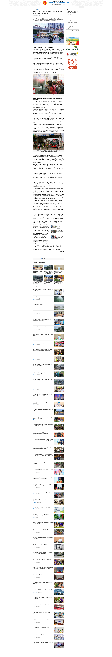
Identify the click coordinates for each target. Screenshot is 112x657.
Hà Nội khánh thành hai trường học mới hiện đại (42, 604)
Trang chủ (34, 9)
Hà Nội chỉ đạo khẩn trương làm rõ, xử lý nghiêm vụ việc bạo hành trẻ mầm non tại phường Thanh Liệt (43, 440)
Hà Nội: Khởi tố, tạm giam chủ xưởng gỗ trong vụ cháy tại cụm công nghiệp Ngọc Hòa (42, 448)
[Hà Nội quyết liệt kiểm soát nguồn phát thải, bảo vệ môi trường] (59, 539)
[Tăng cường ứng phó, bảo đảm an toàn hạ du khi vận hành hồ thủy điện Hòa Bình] (59, 299)
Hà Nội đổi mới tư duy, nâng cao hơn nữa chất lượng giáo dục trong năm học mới (43, 485)
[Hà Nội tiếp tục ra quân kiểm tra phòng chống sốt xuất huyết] (59, 584)
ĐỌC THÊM (35, 286)
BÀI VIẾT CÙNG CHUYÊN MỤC (39, 262)
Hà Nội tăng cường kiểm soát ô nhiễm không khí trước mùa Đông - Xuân (42, 365)
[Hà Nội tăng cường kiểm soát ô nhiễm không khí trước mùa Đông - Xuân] (59, 367)
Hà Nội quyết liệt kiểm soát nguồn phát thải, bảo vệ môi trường (43, 538)
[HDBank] (72, 54)
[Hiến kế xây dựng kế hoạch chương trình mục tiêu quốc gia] (59, 622)
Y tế (33, 389)
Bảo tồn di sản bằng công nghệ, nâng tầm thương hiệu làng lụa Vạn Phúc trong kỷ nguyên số (42, 350)
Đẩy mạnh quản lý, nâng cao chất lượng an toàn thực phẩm (43, 643)
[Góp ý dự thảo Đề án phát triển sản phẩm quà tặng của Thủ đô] (59, 577)
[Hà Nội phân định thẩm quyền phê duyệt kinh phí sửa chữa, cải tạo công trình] (59, 592)
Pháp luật (34, 502)
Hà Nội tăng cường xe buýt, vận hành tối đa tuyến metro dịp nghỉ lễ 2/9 (37, 282)
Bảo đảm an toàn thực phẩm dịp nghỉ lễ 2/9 (41, 492)
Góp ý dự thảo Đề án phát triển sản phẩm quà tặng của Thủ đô (42, 575)
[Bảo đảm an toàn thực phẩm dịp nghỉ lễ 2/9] (59, 494)
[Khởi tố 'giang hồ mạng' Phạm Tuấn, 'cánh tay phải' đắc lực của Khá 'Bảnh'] (59, 278)
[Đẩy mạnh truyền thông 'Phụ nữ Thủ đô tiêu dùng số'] (59, 615)
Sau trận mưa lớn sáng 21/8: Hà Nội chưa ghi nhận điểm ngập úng (42, 530)
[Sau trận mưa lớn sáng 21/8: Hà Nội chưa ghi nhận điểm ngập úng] (59, 532)
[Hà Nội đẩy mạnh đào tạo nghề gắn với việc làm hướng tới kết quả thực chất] (59, 322)
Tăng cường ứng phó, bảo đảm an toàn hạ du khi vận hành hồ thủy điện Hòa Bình (43, 297)
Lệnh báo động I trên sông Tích (39, 304)
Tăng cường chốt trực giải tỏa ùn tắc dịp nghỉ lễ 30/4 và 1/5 (59, 226)
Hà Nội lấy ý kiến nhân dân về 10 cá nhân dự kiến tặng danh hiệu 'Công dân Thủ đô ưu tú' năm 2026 (43, 455)
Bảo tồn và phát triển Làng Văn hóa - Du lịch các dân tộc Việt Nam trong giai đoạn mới (43, 425)
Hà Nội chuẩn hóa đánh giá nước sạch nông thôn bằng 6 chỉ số (42, 598)
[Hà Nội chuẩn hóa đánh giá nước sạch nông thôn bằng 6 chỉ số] (59, 599)
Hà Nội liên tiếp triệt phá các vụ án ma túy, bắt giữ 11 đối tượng (43, 500)
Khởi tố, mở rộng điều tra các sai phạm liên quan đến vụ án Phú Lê (43, 357)
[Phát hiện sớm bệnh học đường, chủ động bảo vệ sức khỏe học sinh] (59, 389)
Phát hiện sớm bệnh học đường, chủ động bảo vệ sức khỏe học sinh (43, 388)
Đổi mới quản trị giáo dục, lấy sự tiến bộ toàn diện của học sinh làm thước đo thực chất (42, 478)
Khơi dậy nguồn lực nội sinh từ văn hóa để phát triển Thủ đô (58, 272)
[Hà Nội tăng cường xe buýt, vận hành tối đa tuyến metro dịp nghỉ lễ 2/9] (38, 278)
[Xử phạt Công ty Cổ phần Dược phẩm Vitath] (59, 509)
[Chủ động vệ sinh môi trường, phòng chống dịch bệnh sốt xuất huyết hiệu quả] (59, 344)
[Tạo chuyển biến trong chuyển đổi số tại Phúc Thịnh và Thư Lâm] (59, 292)
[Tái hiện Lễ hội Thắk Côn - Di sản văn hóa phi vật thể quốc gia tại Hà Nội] (59, 524)
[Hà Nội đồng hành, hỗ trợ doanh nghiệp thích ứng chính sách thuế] (59, 637)
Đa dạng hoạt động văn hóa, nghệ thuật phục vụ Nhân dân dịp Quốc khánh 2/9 (42, 395)
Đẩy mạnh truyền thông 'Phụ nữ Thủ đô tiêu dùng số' (43, 613)
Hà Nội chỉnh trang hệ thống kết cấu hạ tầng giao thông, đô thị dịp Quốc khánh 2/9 (42, 515)
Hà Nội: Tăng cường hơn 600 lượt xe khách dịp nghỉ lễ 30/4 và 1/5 (59, 231)
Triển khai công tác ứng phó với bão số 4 (37, 272)
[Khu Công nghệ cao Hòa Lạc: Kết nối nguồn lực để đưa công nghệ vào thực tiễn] (59, 547)
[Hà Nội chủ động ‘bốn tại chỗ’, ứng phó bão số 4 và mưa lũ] (48, 278)
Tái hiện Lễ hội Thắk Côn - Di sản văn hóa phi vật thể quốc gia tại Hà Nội (43, 523)
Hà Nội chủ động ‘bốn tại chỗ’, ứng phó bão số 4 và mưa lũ (48, 282)
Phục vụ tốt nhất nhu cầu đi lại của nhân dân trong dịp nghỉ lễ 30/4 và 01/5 (59, 237)
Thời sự (38, 9)
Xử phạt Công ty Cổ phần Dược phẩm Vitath (41, 507)
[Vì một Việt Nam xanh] (72, 39)
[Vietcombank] (72, 48)
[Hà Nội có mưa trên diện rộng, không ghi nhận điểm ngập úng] (59, 464)
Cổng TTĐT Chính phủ (55, 4)
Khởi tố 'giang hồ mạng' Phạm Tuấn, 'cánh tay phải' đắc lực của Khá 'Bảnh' (58, 282)
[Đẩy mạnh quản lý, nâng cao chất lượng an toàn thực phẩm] (59, 645)
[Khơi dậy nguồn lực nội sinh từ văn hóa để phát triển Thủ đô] (59, 267)
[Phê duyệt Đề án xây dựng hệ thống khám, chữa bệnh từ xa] (59, 404)
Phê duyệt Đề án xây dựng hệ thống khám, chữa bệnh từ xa (42, 403)
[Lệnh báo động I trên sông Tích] (59, 307)
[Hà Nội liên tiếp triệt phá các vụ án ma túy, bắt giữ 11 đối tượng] (59, 502)
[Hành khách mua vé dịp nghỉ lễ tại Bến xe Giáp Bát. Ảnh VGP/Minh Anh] (48, 84)
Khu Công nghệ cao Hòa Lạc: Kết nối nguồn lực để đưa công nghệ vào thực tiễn (42, 545)
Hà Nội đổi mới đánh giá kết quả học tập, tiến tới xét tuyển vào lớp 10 (43, 470)
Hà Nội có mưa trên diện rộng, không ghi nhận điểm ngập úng (43, 463)
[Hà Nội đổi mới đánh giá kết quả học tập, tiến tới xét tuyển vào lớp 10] (59, 472)
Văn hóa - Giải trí (35, 397)
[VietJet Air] (72, 43)
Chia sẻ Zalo (44, 258)
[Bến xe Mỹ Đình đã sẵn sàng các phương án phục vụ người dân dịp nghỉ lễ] (48, 33)
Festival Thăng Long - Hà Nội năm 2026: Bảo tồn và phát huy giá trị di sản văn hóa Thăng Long (43, 568)
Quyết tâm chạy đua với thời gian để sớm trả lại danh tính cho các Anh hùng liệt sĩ (43, 373)
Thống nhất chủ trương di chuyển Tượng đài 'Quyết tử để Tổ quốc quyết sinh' (48, 272)
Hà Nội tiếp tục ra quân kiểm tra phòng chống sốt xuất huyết (42, 583)
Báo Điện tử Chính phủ (62, 4)
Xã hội (34, 299)
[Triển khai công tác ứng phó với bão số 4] (38, 267)
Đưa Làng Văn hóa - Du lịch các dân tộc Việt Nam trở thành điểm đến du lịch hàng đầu (43, 560)
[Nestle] (72, 64)
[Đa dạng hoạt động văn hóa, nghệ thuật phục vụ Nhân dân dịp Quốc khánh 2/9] (59, 397)
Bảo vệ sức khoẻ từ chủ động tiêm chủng (41, 627)
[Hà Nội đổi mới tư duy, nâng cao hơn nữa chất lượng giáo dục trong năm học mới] (59, 487)
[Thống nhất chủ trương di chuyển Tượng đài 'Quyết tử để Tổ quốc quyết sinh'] (48, 267)
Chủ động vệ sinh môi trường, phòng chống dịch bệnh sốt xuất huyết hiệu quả (42, 342)
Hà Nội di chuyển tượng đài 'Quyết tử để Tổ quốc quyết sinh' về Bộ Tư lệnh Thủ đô (42, 553)
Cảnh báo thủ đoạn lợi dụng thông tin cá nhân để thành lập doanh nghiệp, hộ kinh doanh (42, 433)
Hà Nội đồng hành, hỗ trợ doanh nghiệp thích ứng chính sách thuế (42, 635)
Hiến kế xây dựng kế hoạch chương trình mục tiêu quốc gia (42, 620)
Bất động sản (35, 592)
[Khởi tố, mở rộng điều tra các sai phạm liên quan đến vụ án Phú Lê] (59, 359)
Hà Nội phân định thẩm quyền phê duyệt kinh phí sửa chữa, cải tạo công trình (42, 590)
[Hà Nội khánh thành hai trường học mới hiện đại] (59, 607)
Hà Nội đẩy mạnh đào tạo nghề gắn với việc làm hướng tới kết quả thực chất (42, 320)
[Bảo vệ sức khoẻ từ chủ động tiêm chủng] (59, 630)
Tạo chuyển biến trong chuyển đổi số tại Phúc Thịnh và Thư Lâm (43, 290)
